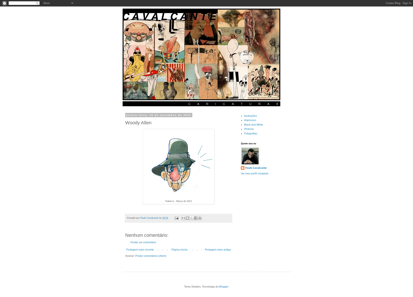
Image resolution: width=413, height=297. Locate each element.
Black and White (253, 124)
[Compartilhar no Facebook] (196, 218)
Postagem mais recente (140, 249)
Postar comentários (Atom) (150, 255)
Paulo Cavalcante (256, 167)
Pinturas (249, 129)
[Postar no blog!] (187, 218)
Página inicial (179, 249)
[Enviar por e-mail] (183, 218)
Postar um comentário (143, 242)
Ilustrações (250, 115)
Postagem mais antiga (218, 249)
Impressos (250, 120)
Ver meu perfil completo (254, 173)
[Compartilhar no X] (192, 218)
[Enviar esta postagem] (176, 218)
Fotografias (250, 133)
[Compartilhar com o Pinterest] (200, 218)
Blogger (223, 286)
